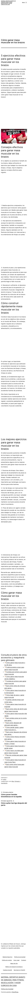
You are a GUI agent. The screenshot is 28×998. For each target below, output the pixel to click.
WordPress (15, 992)
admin (4, 779)
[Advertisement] (14, 22)
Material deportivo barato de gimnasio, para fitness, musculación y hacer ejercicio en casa (8, 2)
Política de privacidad (7, 989)
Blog (13, 781)
